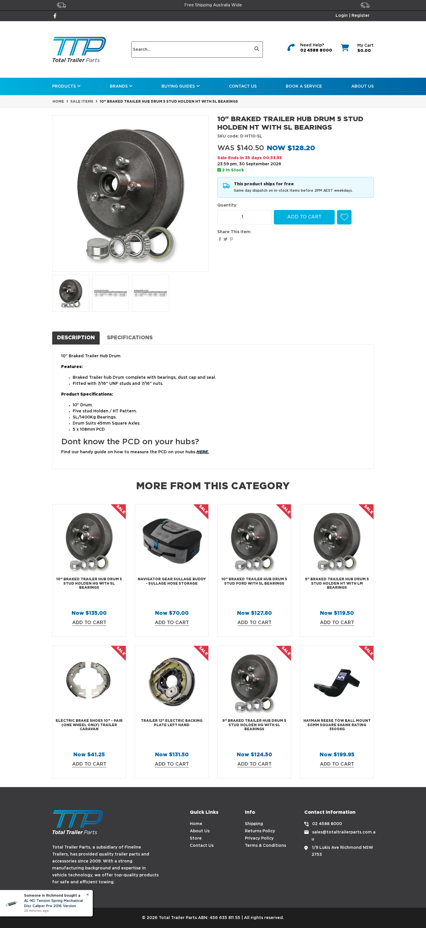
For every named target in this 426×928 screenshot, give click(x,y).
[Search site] (257, 49)
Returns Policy (260, 831)
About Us (362, 86)
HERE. (202, 452)
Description (76, 338)
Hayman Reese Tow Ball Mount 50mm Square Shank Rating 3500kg (337, 725)
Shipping (254, 824)
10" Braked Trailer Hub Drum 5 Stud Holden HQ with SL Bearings (89, 583)
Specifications (130, 338)
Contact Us (243, 86)
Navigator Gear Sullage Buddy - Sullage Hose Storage (172, 581)
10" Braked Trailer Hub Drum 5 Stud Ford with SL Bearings (254, 581)
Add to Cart (304, 217)
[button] (344, 217)
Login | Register (352, 15)
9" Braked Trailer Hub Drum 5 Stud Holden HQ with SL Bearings (254, 725)
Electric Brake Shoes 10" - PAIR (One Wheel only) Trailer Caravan (89, 725)
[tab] (76, 337)
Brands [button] (119, 86)
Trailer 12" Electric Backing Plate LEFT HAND (172, 722)
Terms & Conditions (265, 845)
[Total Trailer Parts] (79, 49)
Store (196, 838)
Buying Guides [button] (178, 86)
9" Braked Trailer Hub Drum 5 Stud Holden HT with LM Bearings (337, 583)
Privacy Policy (259, 838)
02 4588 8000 (316, 50)
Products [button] (64, 86)
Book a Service (304, 86)
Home (196, 824)
